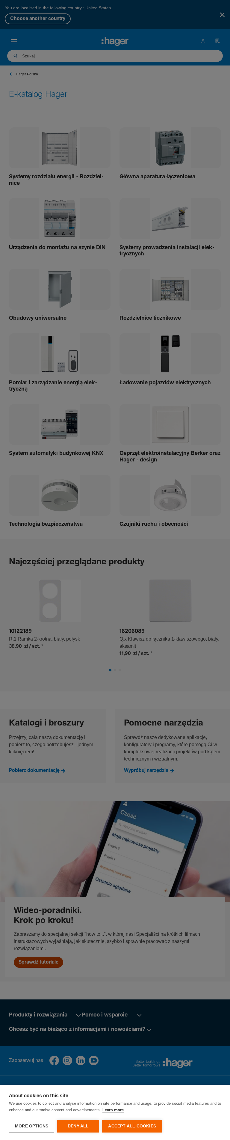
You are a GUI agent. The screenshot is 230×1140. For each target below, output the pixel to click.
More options (31, 1126)
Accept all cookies (132, 1126)
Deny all (78, 1126)
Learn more (113, 1110)
